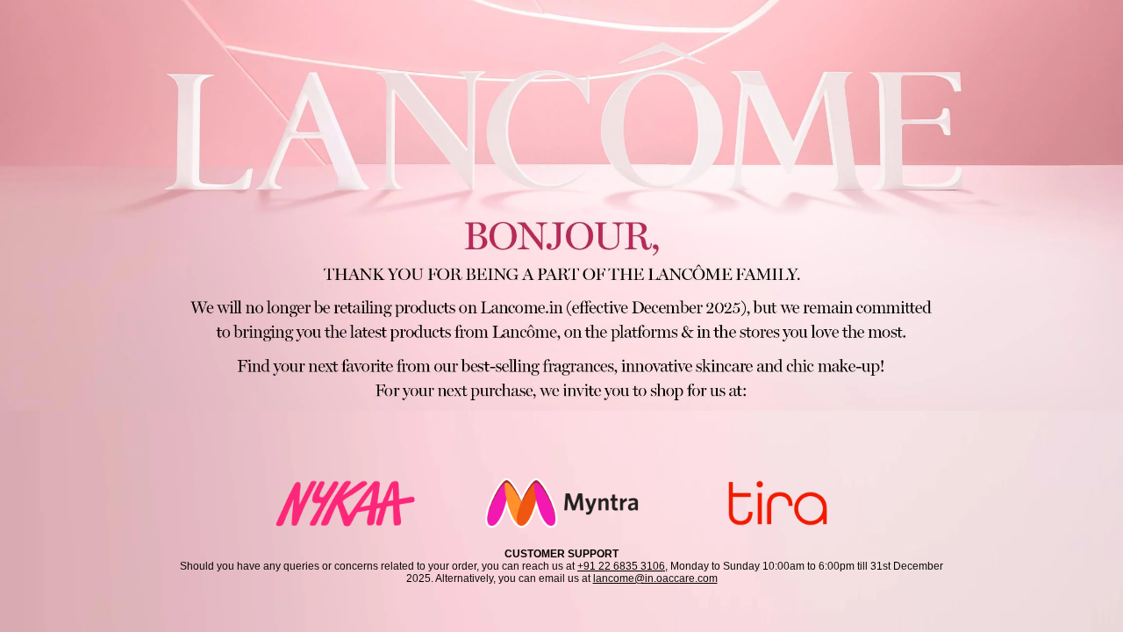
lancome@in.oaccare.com (655, 578)
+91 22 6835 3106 (621, 566)
